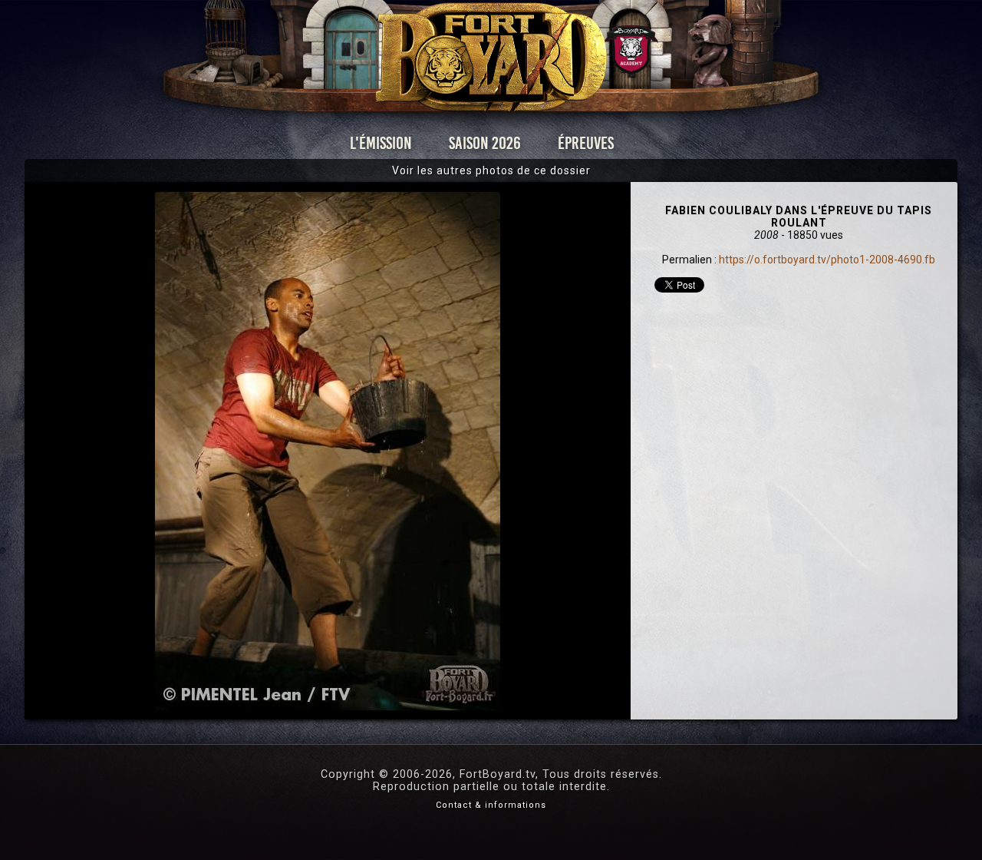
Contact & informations (491, 805)
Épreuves (586, 143)
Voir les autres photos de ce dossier (491, 170)
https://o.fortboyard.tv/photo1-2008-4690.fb (827, 259)
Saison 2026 (485, 143)
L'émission (381, 143)
